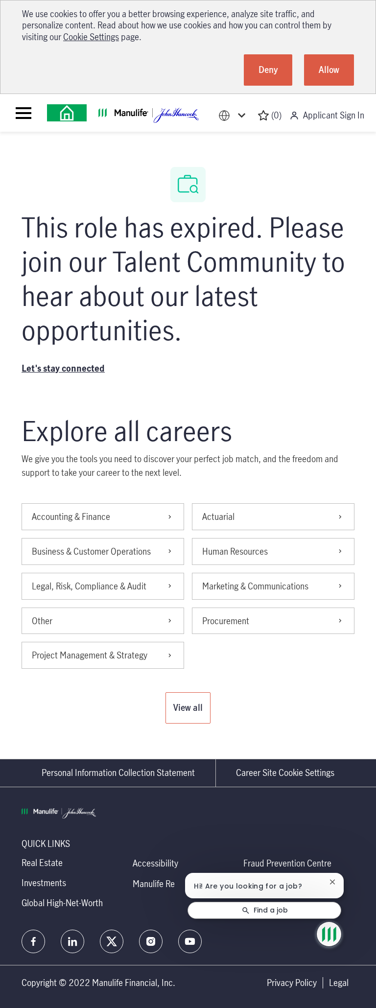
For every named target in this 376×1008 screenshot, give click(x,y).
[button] (188, 708)
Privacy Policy (292, 982)
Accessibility (155, 863)
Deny (268, 69)
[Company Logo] (67, 112)
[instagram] (151, 941)
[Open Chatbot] (329, 934)
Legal (339, 982)
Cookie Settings (91, 37)
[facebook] (33, 941)
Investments (44, 883)
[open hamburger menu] (23, 113)
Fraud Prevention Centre (287, 863)
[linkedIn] (72, 941)
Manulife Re (154, 884)
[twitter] (111, 941)
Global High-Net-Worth (62, 903)
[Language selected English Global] (234, 115)
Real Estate (42, 862)
